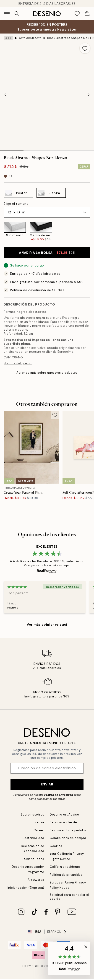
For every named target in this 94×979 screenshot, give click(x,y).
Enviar (47, 784)
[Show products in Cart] (87, 13)
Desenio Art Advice (64, 814)
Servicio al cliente (63, 822)
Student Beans (33, 859)
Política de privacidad (58, 795)
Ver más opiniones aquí (47, 624)
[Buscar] (17, 13)
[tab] (12, 148)
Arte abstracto (30, 38)
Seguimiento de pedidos (68, 830)
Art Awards (36, 880)
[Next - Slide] (88, 94)
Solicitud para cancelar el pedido (69, 897)
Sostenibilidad (33, 838)
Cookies (56, 846)
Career (39, 830)
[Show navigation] (7, 13)
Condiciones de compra (68, 838)
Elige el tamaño (16, 204)
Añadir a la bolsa (47, 253)
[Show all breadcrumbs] (8, 38)
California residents (65, 867)
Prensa (39, 822)
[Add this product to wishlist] (84, 48)
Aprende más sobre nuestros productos (47, 373)
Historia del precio (18, 363)
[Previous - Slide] (5, 94)
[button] (69, 958)
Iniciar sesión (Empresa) (26, 888)
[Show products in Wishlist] (77, 13)
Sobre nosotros (32, 814)
